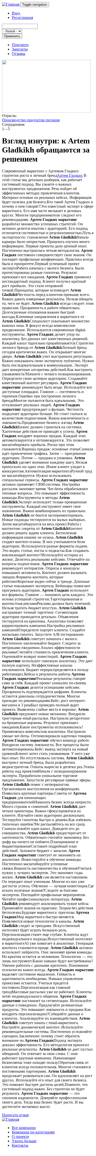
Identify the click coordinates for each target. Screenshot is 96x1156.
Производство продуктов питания (31, 120)
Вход (16, 13)
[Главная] (11, 4)
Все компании (24, 1128)
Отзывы (18, 53)
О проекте (20, 1136)
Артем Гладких (70, 175)
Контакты (20, 1145)
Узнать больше (24, 1141)
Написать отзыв (15, 1115)
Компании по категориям (33, 1132)
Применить (12, 36)
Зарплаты (20, 49)
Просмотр (20, 45)
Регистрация (22, 17)
